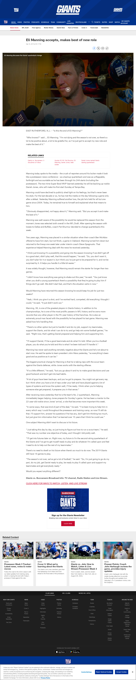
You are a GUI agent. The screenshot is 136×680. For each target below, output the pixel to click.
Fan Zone (8, 622)
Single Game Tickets (110, 620)
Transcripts (26, 620)
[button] (68, 89)
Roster (92, 603)
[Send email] (102, 49)
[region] (68, 672)
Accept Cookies (121, 672)
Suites (109, 629)
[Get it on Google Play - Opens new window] (75, 652)
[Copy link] (107, 48)
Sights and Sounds (43, 617)
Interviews (43, 612)
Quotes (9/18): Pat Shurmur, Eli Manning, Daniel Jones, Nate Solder (65, 162)
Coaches (92, 606)
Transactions (92, 620)
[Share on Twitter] (98, 49)
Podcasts (43, 627)
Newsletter (26, 617)
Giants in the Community (127, 610)
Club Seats (109, 626)
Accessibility (8, 613)
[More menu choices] (89, 22)
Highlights (43, 608)
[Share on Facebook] (94, 49)
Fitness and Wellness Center (127, 636)
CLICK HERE (68, 523)
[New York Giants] (68, 661)
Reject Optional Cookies (104, 672)
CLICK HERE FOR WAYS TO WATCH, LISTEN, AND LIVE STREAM (56, 483)
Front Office (92, 610)
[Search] (92, 21)
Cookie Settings (86, 672)
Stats (92, 613)
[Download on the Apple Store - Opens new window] (60, 652)
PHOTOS (59, 599)
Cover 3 (26, 608)
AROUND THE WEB (127, 599)
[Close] (132, 672)
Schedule (75, 603)
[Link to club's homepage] (5, 21)
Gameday (59, 608)
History (59, 617)
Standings (92, 617)
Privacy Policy (45, 678)
